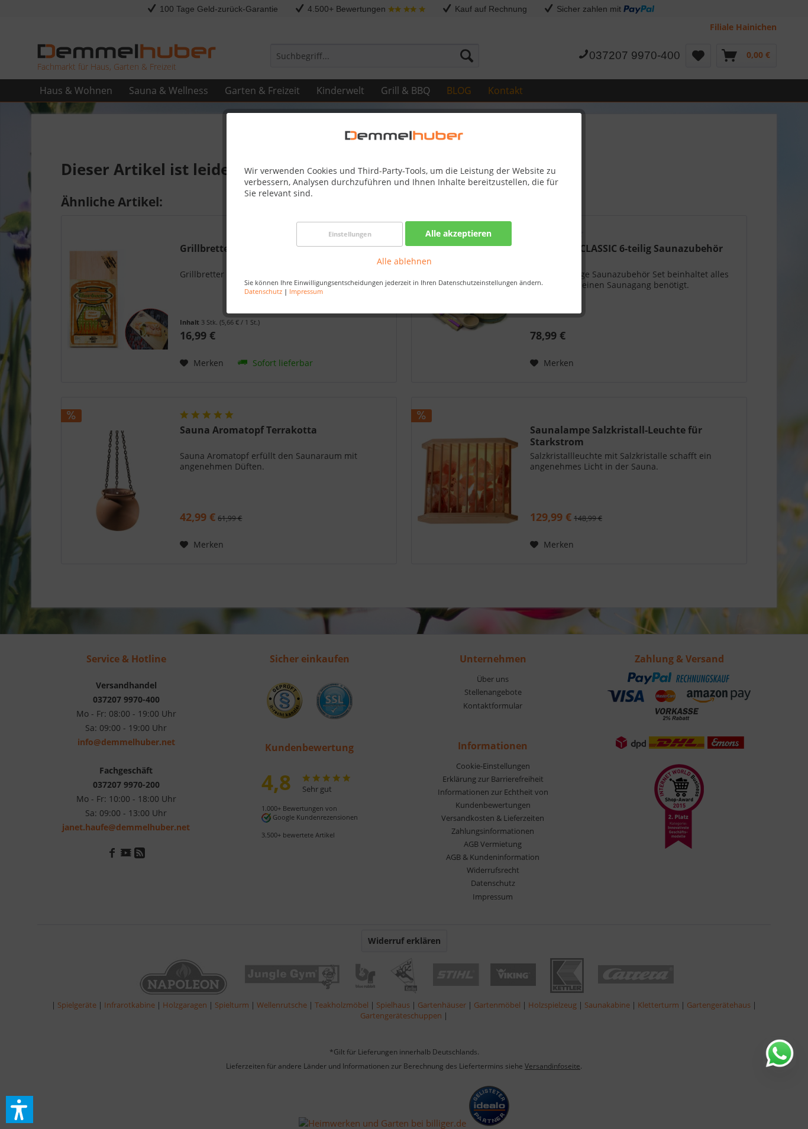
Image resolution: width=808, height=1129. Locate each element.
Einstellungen (349, 233)
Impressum (306, 291)
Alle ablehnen (404, 261)
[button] (19, 1109)
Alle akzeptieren (458, 233)
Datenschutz (263, 291)
